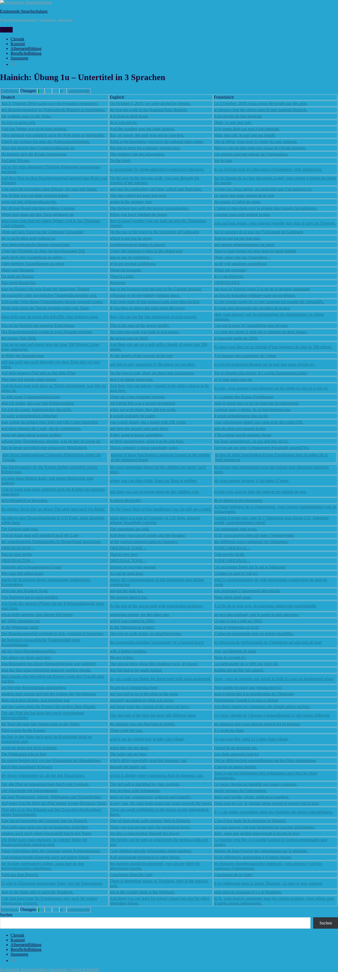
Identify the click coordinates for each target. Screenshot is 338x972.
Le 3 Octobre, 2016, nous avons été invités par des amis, (261, 103)
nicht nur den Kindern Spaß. (24, 591)
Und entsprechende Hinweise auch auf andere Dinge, (45, 857)
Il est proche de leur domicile (238, 116)
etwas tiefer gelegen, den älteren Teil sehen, (37, 614)
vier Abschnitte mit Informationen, (29, 790)
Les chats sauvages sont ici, (237, 754)
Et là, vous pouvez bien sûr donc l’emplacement (254, 535)
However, (118, 282)
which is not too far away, (131, 238)
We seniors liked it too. (129, 597)
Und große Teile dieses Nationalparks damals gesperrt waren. (52, 301)
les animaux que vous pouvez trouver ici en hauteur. (257, 724)
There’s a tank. (122, 276)
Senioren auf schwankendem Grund (31, 567)
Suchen (6, 915)
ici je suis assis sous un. (233, 379)
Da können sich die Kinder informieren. (34, 154)
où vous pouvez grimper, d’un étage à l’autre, (251, 480)
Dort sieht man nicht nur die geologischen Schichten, (45, 827)
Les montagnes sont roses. (235, 529)
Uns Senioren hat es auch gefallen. (30, 597)
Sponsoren (19, 58)
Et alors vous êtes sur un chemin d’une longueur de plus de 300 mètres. (273, 347)
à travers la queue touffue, (235, 767)
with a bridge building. (128, 651)
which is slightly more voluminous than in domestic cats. (157, 775)
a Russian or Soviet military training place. (145, 295)
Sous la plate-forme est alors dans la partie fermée (255, 251)
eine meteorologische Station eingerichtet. (35, 244)
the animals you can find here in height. (142, 724)
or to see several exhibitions (133, 263)
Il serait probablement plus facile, (241, 416)
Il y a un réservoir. (229, 276)
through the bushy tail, (128, 767)
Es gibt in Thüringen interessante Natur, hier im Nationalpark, (52, 883)
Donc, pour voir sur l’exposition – (242, 257)
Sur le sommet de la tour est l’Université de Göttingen (258, 232)
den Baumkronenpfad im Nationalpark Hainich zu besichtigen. (53, 110)
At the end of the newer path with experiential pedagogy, (157, 606)
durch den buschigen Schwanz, (27, 767)
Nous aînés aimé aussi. (233, 597)
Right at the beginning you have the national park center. (157, 141)
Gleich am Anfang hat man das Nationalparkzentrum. (45, 141)
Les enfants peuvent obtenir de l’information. (251, 154)
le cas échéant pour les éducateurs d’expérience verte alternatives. (268, 169)
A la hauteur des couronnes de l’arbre (245, 355)
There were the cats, (126, 730)
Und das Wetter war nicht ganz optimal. (34, 129)
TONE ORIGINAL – (232, 548)
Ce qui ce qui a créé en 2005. (238, 621)
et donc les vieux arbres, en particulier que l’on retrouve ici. (263, 189)
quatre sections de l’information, (240, 790)
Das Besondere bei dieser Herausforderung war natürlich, (49, 663)
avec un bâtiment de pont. (235, 651)
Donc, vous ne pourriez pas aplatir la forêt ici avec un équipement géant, (274, 679)
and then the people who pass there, (139, 428)
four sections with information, (135, 790)
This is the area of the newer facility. (140, 325)
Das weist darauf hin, (18, 282)
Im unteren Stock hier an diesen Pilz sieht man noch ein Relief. (53, 509)
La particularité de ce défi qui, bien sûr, (246, 663)
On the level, (120, 160)
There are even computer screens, (137, 397)
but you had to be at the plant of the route (144, 694)
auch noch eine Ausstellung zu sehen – (33, 257)
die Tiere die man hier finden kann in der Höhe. (40, 724)
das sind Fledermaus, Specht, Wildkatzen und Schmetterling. (51, 797)
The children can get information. (137, 154)
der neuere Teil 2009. (18, 338)
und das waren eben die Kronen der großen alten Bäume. (48, 706)
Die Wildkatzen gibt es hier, (24, 754)
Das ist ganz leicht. (16, 554)
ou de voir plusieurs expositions (240, 263)
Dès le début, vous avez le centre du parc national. (255, 141)
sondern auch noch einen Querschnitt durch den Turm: (46, 833)
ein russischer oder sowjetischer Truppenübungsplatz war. (49, 295)
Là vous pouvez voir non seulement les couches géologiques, (265, 827)
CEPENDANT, (227, 282)
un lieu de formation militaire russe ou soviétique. (255, 295)
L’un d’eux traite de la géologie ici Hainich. (250, 820)
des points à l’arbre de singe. (237, 202)
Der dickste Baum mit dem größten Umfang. (38, 208)
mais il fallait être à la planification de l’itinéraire (254, 694)
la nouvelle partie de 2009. (236, 338)
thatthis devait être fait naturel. (239, 670)
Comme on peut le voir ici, (236, 573)
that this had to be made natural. (136, 670)
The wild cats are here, (128, 754)
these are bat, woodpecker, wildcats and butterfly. (150, 797)
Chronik (17, 39)
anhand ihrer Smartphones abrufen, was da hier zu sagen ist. (51, 441)
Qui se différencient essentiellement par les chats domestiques (265, 760)
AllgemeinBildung (26, 48)
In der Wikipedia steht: (20, 627)
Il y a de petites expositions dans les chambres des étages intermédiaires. (273, 812)
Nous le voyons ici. (230, 657)
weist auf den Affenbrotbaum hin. (29, 202)
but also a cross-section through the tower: (145, 833)
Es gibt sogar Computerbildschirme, (31, 397)
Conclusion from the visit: (131, 874)
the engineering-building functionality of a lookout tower (157, 642)
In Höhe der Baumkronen (22, 355)
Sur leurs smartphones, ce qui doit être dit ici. (251, 441)
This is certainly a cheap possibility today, (144, 447)
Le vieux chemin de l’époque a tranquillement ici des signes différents (272, 715)
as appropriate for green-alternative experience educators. (157, 169)
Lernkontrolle (78, 91)
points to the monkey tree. (131, 202)
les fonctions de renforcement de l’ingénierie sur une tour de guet (268, 642)
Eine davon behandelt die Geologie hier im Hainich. (44, 820)
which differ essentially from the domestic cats (148, 760)
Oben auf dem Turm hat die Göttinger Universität (42, 232)
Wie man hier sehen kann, (22, 573)
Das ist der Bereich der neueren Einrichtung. (38, 325)
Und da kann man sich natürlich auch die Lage (40, 535)
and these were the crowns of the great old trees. (150, 706)
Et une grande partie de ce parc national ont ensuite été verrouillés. (269, 301)
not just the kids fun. (126, 591)
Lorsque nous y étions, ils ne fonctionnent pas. (252, 409)
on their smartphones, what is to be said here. (147, 441)
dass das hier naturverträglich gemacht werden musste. (46, 670)
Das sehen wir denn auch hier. (26, 657)
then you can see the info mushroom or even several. (153, 316)
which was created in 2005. (132, 621)
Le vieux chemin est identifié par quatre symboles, (255, 784)
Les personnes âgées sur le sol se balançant (249, 567)
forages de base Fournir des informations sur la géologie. (261, 851)
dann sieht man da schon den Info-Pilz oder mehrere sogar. (49, 316)
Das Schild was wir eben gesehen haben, (35, 195)
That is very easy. (124, 554)
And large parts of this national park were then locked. (155, 301)
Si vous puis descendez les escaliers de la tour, (252, 308)
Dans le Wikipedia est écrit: (236, 627)
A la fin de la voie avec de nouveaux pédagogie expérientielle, (265, 606)
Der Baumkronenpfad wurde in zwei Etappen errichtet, (47, 332)
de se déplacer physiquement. (238, 500)
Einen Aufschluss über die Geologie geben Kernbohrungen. (51, 851)
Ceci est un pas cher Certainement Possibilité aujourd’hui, (262, 447)
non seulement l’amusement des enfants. (247, 591)
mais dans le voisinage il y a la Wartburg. (248, 892)
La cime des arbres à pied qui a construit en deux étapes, (260, 332)
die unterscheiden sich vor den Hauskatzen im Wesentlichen (51, 760)
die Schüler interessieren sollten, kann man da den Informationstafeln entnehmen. (42, 866)
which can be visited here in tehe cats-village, (147, 739)
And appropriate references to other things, (145, 857)
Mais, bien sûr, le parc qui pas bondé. (245, 135)
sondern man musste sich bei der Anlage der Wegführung (48, 694)
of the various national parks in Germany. (144, 541)
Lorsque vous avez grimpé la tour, (242, 214)
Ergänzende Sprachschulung (24, 11)
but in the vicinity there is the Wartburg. (142, 892)
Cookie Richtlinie (84, 969)
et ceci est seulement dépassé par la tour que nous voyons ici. (264, 364)
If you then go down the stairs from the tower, (148, 308)
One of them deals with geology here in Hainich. (150, 820)
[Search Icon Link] (13, 64)
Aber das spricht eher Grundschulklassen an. (38, 148)
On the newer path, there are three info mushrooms (152, 373)
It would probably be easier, (133, 416)
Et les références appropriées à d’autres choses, (253, 857)
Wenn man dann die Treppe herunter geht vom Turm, (45, 308)
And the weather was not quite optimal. (142, 129)
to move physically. (126, 500)
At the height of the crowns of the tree (141, 355)
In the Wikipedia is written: (132, 627)
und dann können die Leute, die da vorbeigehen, (41, 428)
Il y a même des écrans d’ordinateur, (244, 397)
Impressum (58, 969)
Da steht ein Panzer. (17, 276)
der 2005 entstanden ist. (20, 621)
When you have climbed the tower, (139, 214)
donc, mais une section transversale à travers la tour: (257, 833)
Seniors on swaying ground (132, 567)
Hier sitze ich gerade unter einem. (29, 379)
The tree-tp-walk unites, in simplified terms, (146, 633)
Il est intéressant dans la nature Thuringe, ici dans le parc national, (268, 883)
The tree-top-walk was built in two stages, (144, 332)
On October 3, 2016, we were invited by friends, (150, 103)
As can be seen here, (127, 573)
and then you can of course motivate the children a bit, (155, 491)
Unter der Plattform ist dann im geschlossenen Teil (43, 251)
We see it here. (122, 657)
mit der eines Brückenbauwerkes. (29, 651)
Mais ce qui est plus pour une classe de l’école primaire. (260, 148)
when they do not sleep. (129, 748)
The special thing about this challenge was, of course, (154, 663)
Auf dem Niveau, (15, 160)
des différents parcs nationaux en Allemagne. (251, 541)
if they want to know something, (136, 435)
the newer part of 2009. (129, 338)
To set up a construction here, (134, 687)
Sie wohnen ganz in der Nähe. (26, 116)
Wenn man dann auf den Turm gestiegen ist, (37, 214)
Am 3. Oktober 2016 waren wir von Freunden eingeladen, (49, 103)
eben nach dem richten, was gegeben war (35, 700)
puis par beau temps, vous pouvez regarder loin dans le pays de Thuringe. (275, 223)
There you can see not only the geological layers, (150, 827)
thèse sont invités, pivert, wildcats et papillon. (251, 797)
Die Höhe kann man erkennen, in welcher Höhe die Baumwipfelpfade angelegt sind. (44, 842)
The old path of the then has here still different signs (153, 715)
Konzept (18, 43)
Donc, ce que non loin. (233, 122)
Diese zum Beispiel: (17, 270)
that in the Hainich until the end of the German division (155, 289)
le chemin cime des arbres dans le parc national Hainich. (260, 110)
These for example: (126, 270)
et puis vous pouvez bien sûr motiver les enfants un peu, (260, 491)
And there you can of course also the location (147, 535)
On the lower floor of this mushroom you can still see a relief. (161, 509)
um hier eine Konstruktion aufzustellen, (34, 687)
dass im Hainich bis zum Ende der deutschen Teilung (45, 289)
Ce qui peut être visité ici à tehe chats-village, (251, 739)
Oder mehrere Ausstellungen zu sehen (32, 263)
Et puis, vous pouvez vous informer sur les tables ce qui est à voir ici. (271, 388)
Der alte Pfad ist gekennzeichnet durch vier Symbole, (45, 784)
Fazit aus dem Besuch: (20, 874)
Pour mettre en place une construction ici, (248, 687)
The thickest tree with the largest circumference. (149, 208)
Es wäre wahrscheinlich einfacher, (29, 416)
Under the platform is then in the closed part (146, 251)
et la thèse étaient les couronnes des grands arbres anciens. (262, 706)
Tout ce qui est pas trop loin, (237, 238)
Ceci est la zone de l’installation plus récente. (251, 325)
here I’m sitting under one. (131, 379)
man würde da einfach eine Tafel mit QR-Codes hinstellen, (50, 422)
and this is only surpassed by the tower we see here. (152, 364)
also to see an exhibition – (131, 257)
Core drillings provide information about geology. (151, 851)
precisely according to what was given (141, 700)
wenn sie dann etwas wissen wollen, (31, 435)
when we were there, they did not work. (143, 409)
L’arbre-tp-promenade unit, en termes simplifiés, (254, 633)
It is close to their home (129, 116)
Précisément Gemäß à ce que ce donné (246, 700)
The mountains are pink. (130, 529)
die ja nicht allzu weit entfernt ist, (28, 238)
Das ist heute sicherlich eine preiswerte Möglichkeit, (44, 447)
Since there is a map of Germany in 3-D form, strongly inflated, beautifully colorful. (155, 520)
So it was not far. (124, 122)
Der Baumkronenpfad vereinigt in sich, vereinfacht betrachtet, (52, 633)
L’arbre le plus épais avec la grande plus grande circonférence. (265, 208)
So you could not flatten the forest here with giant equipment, (160, 679)
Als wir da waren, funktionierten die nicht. (36, 409)
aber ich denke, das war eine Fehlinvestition (37, 403)
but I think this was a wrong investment (142, 403)
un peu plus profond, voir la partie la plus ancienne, (256, 614)
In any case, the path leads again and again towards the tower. (161, 803)
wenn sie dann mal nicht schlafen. (29, 748)
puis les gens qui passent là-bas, (240, 428)
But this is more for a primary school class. (145, 148)
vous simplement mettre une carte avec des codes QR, (258, 422)
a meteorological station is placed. (138, 244)
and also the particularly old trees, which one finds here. (156, 189)
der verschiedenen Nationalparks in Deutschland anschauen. (51, 541)
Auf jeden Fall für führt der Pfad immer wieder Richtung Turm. (53, 803)
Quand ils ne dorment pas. (235, 748)
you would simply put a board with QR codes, (148, 422)
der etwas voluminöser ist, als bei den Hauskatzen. (43, 775)
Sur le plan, (223, 160)
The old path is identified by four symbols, (145, 784)
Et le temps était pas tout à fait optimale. (247, 129)
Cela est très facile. (229, 554)
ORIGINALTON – (17, 548)
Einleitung (9, 91)
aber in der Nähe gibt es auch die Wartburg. (37, 892)
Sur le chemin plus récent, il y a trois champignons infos (260, 373)
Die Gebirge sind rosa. (20, 529)
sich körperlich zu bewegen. (24, 500)
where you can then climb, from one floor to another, (153, 480)
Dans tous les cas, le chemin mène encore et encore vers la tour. (266, 803)
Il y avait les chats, (229, 730)
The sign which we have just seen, (138, 195)
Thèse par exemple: (230, 270)
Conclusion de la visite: (233, 874)
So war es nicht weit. (18, 122)
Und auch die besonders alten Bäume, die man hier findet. (49, 189)
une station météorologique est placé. (244, 244)
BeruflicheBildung (26, 53)
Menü (6, 30)
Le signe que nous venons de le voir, (244, 195)
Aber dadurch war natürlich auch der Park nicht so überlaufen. (53, 135)
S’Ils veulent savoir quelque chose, (243, 435)
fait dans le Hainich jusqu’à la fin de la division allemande (262, 289)
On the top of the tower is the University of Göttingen (154, 232)
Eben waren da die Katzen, (23, 730)
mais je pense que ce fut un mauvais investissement (256, 403)
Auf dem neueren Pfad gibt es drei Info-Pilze (38, 373)
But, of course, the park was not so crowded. (147, 135)
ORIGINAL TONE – (128, 548)
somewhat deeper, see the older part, (140, 614)
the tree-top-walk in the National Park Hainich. (148, 110)
